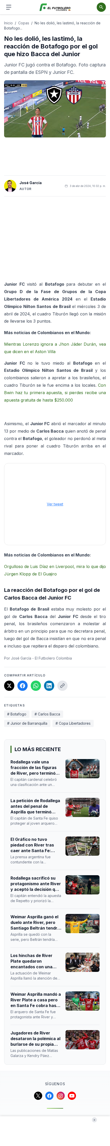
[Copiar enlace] (62, 686)
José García (30, 183)
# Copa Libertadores (73, 723)
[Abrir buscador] (101, 7)
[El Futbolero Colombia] (55, 7)
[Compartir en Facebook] (22, 686)
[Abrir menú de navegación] (8, 7)
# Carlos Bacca (47, 714)
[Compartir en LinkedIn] (49, 686)
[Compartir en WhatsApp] (36, 686)
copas (23, 23)
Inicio (8, 23)
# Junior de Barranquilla (27, 723)
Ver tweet (55, 504)
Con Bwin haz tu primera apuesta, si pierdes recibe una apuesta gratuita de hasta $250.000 (55, 393)
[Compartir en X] (9, 686)
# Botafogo (16, 714)
